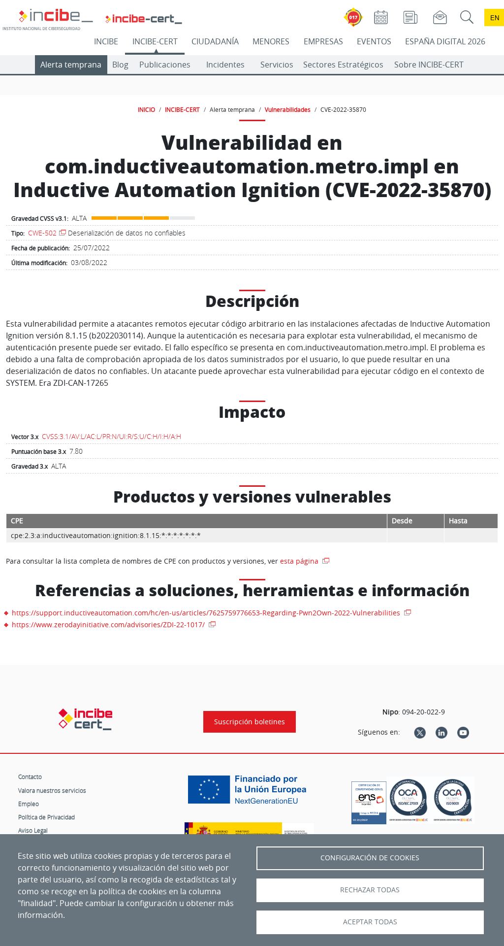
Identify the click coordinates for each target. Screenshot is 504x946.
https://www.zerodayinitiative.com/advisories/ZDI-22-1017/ (109, 624)
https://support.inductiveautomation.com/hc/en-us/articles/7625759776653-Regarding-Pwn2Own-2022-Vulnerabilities (207, 612)
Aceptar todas (370, 921)
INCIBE (106, 41)
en (494, 17)
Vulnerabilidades (288, 109)
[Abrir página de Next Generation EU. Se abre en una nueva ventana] (249, 793)
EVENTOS (374, 41)
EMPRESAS (323, 41)
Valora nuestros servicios (52, 790)
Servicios (276, 64)
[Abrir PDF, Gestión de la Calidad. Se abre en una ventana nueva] (453, 800)
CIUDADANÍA (215, 41)
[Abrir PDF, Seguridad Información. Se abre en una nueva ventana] (408, 800)
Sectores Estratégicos (343, 64)
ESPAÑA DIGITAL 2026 (445, 41)
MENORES (270, 41)
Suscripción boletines (249, 721)
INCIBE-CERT (155, 41)
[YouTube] (463, 732)
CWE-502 (42, 232)
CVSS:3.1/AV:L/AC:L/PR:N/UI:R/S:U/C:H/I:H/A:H (111, 436)
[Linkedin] (441, 732)
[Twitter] (420, 732)
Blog (120, 64)
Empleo (28, 804)
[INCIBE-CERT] (85, 719)
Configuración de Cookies (369, 857)
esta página (300, 561)
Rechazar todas (370, 889)
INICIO (146, 109)
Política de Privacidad (46, 817)
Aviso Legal (33, 830)
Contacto (30, 776)
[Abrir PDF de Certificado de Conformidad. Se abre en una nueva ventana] (368, 800)
